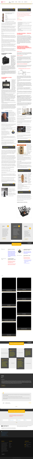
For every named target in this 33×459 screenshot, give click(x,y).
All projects (29, 342)
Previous (16, 210)
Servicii (10, 444)
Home (9, 442)
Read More (4, 238)
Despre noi (10, 443)
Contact (10, 2)
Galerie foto (10, 446)
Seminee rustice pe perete (5, 384)
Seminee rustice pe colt (22, 384)
